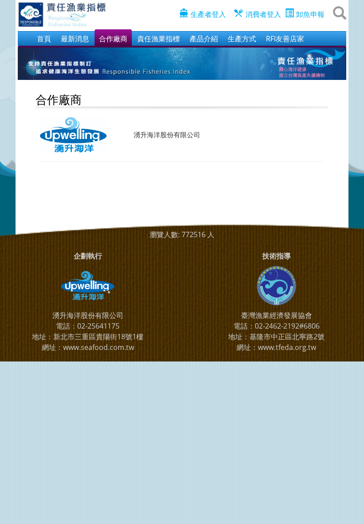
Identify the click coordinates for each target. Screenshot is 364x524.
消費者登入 (263, 14)
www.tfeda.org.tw (287, 347)
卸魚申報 (310, 14)
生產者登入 (208, 14)
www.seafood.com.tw (98, 347)
